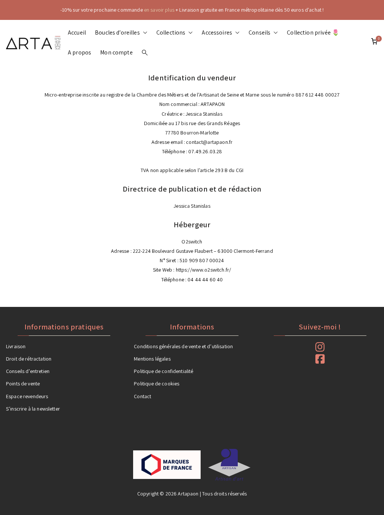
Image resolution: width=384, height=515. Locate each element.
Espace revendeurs (27, 396)
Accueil (77, 32)
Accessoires (217, 32)
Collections (171, 32)
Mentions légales (152, 358)
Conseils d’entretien (28, 371)
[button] (143, 32)
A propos (79, 52)
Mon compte (116, 52)
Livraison (16, 346)
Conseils (259, 32)
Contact (142, 396)
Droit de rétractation (28, 358)
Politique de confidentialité (163, 371)
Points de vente (23, 383)
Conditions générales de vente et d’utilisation (183, 346)
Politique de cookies (156, 383)
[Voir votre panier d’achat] (374, 43)
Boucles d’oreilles (117, 32)
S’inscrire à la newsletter (33, 408)
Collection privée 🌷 (313, 32)
